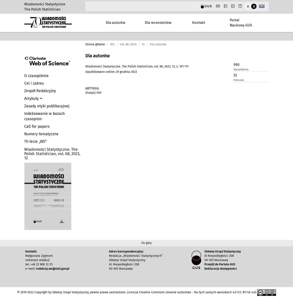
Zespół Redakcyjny (40, 91)
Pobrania (239, 80)
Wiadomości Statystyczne (44, 4)
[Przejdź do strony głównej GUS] (206, 6)
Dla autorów (115, 22)
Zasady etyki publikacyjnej (46, 106)
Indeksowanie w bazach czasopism (44, 116)
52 (235, 75)
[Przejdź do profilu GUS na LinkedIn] (240, 6)
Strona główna (95, 44)
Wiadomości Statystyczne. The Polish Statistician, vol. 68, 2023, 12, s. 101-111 (137, 66)
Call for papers (37, 126)
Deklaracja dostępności (220, 269)
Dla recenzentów (158, 22)
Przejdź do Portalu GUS (219, 264)
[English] (261, 6)
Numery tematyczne (41, 134)
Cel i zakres (34, 83)
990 (236, 64)
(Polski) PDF (93, 93)
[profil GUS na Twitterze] (233, 7)
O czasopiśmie (36, 76)
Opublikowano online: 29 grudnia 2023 (111, 72)
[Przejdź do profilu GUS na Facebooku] (225, 6)
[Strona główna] (48, 26)
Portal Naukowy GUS (241, 22)
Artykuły (32, 98)
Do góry (146, 243)
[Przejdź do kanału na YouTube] (218, 6)
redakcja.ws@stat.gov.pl (52, 269)
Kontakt (198, 22)
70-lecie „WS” (35, 141)
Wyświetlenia (241, 69)
